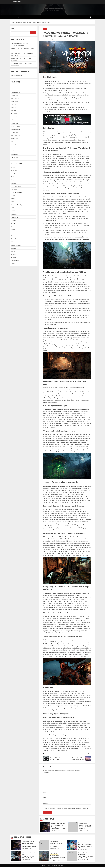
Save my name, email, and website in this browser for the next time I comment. (66, 808)
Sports (13, 251)
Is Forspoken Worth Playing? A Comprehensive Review (19, 44)
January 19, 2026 (84, 830)
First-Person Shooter (16, 186)
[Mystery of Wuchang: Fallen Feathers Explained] (16, 856)
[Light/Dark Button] (91, 17)
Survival (13, 257)
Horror (13, 198)
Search (14, 28)
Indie (12, 201)
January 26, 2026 (56, 830)
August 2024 (14, 138)
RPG (64, 823)
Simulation (84, 823)
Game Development (16, 192)
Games (11, 17)
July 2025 (13, 104)
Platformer (14, 220)
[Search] (94, 17)
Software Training (16, 245)
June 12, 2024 (52, 39)
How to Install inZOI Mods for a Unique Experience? (85, 857)
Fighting (13, 183)
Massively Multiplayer (17, 205)
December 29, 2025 (55, 860)
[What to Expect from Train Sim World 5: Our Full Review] (73, 827)
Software (18, 17)
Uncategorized (15, 260)
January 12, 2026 (83, 849)
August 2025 (14, 101)
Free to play (14, 189)
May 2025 (13, 111)
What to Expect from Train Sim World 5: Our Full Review (86, 827)
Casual (13, 174)
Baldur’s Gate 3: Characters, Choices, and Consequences (57, 857)
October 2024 (14, 132)
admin (45, 39)
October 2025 (14, 95)
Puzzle (13, 223)
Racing (13, 229)
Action (52, 823)
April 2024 (14, 151)
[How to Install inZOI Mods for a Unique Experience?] (72, 856)
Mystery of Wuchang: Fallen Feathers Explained (29, 857)
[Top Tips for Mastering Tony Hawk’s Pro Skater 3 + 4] (72, 845)
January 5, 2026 (26, 859)
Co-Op (12, 177)
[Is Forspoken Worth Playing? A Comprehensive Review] (45, 827)
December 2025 (15, 89)
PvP (12, 226)
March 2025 (14, 117)
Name (45, 792)
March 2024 (14, 154)
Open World (14, 217)
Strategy (13, 254)
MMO (12, 208)
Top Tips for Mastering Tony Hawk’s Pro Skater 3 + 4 (85, 846)
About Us (35, 17)
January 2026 (14, 86)
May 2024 (13, 148)
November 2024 (15, 129)
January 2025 (14, 123)
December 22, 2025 (83, 859)
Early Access (14, 180)
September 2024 (15, 135)
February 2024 (15, 157)
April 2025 (14, 114)
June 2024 (13, 145)
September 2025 (15, 98)
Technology (27, 17)
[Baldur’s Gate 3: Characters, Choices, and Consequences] (44, 856)
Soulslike (13, 248)
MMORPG (13, 211)
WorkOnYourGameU (52, 8)
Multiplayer (14, 214)
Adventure (56, 823)
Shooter (13, 236)
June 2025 (13, 107)
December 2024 (15, 126)
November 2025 (15, 92)
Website (45, 803)
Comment (46, 772)
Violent (13, 263)
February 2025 (15, 120)
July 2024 (13, 142)
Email (45, 797)
